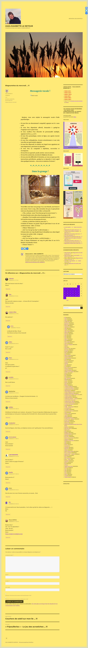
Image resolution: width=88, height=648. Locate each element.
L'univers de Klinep (68, 386)
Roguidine (66, 460)
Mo (10, 502)
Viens (65, 470)
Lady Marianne (67, 390)
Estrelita (66, 351)
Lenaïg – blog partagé (68, 406)
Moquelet (66, 439)
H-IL (12, 326)
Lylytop (65, 416)
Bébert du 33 (66, 324)
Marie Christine (67, 252)
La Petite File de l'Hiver (69, 389)
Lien (6, 97)
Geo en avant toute (68, 367)
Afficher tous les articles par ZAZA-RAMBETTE (35, 262)
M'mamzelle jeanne (68, 417)
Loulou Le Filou (67, 413)
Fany (65, 359)
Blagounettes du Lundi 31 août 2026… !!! (72, 229)
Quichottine (66, 455)
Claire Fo (66, 339)
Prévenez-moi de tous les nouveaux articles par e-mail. (16, 599)
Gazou (65, 364)
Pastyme (66, 450)
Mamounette (67, 421)
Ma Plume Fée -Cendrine (69, 419)
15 (78, 291)
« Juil (67, 300)
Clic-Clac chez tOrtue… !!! (69, 235)
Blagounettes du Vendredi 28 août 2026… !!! (73, 236)
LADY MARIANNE (13, 454)
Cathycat (66, 332)
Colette (65, 343)
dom (10, 294)
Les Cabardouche (67, 408)
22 (78, 293)
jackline (11, 407)
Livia (65, 260)
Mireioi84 (66, 435)
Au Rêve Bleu (67, 321)
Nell (65, 442)
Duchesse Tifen (67, 348)
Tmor (10, 357)
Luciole (65, 414)
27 (73, 295)
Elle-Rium (66, 350)
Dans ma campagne (68, 344)
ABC (65, 317)
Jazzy (65, 375)
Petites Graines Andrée (69, 451)
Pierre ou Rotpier (67, 452)
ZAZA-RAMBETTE (8, 93)
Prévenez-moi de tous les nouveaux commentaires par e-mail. (18, 595)
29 (78, 295)
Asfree (65, 320)
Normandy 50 (67, 446)
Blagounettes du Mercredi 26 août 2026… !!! (73, 243)
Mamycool (66, 423)
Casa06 (65, 329)
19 (70, 293)
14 (75, 291)
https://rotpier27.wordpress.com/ (14, 534)
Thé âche (66, 467)
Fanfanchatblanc (67, 358)
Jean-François (67, 378)
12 (70, 291)
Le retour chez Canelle (68, 404)
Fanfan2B (66, 356)
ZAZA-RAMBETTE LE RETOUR (19, 26)
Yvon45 (65, 474)
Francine (66, 363)
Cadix (65, 328)
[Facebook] (86, 8)
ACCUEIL (7, 99)
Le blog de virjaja (67, 396)
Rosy (65, 463)
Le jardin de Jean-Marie (69, 401)
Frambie (66, 362)
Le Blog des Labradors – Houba (70, 398)
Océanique (66, 447)
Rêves (75, 117)
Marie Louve (66, 429)
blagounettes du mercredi (10, 102)
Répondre (8, 288)
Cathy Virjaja (67, 331)
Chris (65, 336)
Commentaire (9, 555)
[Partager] (86, 13)
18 (67, 293)
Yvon (65, 473)
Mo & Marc (66, 436)
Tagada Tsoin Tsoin (68, 466)
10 (64, 291)
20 (73, 293)
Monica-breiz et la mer (69, 437)
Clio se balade (67, 341)
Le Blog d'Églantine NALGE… (70, 391)
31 (64, 298)
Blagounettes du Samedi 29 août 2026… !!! (73, 234)
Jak (65, 374)
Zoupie (65, 475)
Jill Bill (65, 379)
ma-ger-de (66, 420)
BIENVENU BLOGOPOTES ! (76, 18)
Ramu (65, 456)
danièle (11, 472)
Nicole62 (66, 444)
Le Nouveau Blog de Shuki (69, 402)
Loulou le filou (12, 312)
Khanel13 (66, 385)
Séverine (66, 465)
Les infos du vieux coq (68, 410)
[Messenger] (86, 10)
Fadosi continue (67, 355)
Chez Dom (66, 333)
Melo (65, 431)
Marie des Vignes (67, 428)
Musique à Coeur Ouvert (69, 440)
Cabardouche (67, 327)
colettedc (11, 278)
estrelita (11, 377)
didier (10, 342)
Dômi (65, 347)
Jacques (66, 373)
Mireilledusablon (67, 433)
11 (67, 291)
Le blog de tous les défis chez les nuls (72, 394)
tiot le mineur (12, 437)
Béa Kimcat (66, 322)
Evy (65, 354)
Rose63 (65, 462)
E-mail (7, 581)
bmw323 (66, 325)
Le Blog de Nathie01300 (69, 393)
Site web (7, 587)
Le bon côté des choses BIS (69, 400)
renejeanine (12, 423)
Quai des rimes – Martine (69, 454)
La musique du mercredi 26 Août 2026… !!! (73, 242)
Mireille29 (66, 432)
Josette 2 (66, 382)
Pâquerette (66, 448)
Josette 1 (66, 381)
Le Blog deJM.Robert (68, 397)
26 (70, 295)
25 (67, 295)
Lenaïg (65, 405)
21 (75, 293)
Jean (65, 377)
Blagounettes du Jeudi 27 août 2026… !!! (72, 240)
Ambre (65, 318)
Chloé (65, 335)
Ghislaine (66, 368)
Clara (65, 340)
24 (64, 295)
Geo (65, 366)
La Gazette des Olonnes (69, 387)
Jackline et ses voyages (69, 371)
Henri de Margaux (68, 370)
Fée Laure (66, 360)
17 (64, 293)
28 (75, 295)
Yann (65, 471)
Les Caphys (66, 409)
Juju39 (65, 383)
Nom (7, 574)
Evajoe (65, 352)
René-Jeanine (67, 458)
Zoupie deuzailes (67, 477)
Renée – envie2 (67, 459)
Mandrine (66, 427)
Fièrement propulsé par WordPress (26, 642)
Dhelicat (66, 345)
